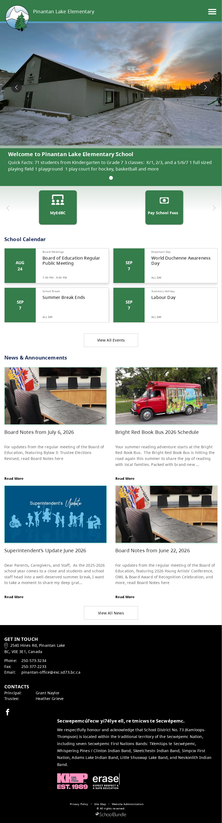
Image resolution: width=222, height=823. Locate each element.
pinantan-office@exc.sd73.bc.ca (50, 672)
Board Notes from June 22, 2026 (152, 550)
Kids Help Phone (72, 781)
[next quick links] (213, 208)
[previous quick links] (8, 208)
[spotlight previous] (16, 87)
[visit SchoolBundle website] (111, 815)
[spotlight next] (205, 87)
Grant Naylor (48, 692)
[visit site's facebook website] (7, 712)
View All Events (111, 340)
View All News (111, 613)
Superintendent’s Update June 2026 (45, 550)
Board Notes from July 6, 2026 (39, 431)
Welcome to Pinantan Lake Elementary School (70, 154)
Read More (14, 478)
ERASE (106, 781)
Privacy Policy (79, 804)
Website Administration (127, 804)
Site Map (100, 804)
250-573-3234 (33, 660)
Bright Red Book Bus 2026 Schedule (157, 431)
